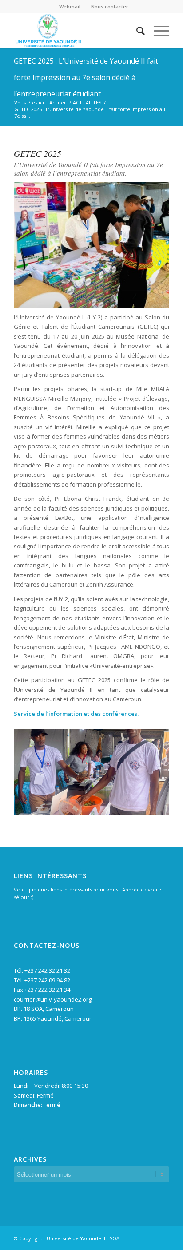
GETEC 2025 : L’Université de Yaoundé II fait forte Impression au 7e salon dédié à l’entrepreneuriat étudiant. (86, 77)
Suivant (149, 769)
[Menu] (157, 30)
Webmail (69, 6)
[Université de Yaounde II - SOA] (76, 30)
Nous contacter (109, 6)
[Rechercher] (136, 30)
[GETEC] (159, 811)
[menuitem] (70, 6)
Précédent (33, 769)
